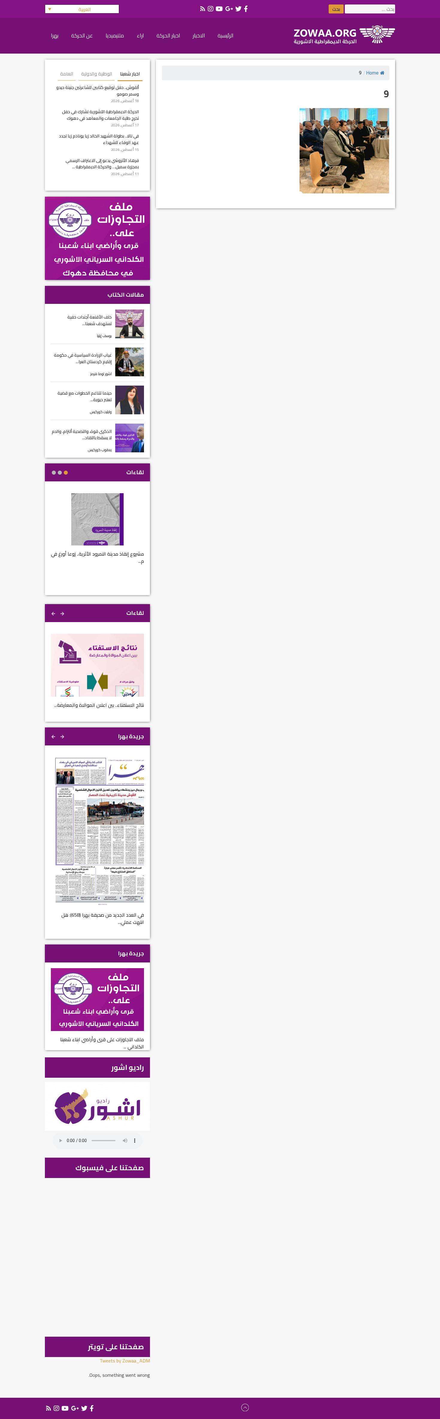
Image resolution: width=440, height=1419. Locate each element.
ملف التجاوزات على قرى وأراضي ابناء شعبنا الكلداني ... (102, 1043)
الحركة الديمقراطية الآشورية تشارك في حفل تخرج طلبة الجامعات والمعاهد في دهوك (100, 114)
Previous (63, 613)
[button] (82, 8)
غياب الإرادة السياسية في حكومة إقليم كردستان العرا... (83, 358)
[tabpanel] (97, 532)
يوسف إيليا (104, 335)
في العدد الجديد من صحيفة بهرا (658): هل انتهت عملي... (102, 918)
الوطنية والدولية (96, 73)
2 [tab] (60, 473)
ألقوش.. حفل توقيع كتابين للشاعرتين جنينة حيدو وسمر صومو (97, 90)
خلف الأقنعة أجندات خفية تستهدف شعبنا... (89, 320)
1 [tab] (66, 473)
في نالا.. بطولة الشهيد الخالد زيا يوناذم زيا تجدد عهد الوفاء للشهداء (99, 139)
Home (372, 73)
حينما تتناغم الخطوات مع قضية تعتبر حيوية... (84, 396)
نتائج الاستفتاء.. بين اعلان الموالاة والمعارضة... (99, 705)
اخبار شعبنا (130, 73)
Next (54, 613)
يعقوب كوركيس (100, 449)
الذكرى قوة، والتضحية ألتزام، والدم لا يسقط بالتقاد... (82, 434)
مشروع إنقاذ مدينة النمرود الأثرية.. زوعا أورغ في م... (97, 557)
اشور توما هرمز (101, 373)
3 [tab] (54, 473)
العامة (66, 73)
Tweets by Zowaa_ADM (125, 1360)
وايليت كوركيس (101, 411)
